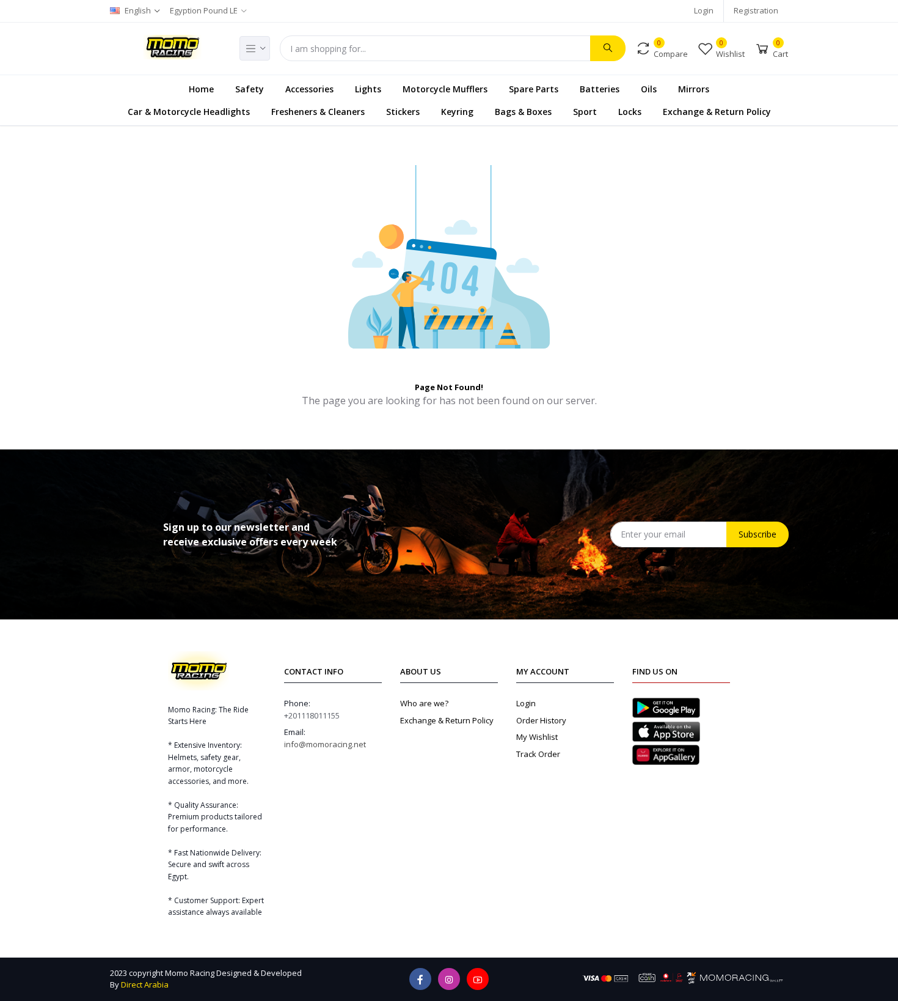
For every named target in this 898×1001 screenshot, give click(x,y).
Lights (368, 89)
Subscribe (757, 534)
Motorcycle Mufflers (445, 89)
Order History (541, 720)
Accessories (309, 89)
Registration (756, 10)
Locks (629, 111)
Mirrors (693, 89)
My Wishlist (537, 736)
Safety (249, 89)
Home (201, 89)
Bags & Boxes (523, 111)
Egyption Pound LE (204, 10)
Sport (585, 111)
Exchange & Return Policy (717, 111)
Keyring (457, 111)
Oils (649, 89)
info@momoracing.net (325, 744)
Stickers (403, 111)
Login (704, 10)
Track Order (538, 753)
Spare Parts (533, 89)
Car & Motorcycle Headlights (189, 111)
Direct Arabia (145, 984)
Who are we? (424, 703)
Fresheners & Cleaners (318, 111)
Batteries (599, 89)
